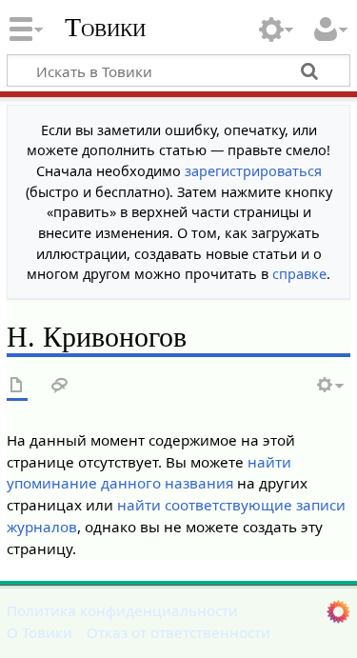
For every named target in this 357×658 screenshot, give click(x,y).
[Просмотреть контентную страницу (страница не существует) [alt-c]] (17, 386)
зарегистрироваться (253, 171)
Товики (105, 27)
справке (299, 274)
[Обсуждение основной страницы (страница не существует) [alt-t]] (60, 386)
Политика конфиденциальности (122, 610)
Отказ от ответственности (178, 632)
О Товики (39, 632)
